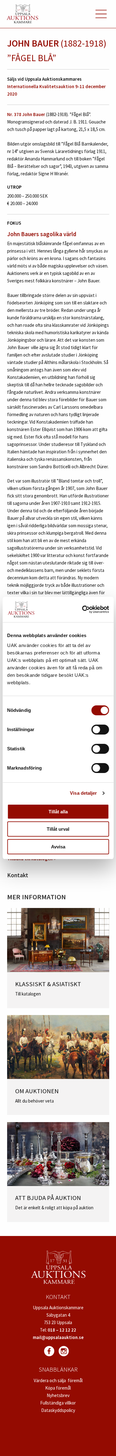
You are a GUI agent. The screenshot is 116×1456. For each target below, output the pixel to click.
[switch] (100, 730)
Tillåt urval (58, 829)
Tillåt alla (58, 811)
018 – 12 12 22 (62, 1330)
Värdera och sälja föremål (58, 1380)
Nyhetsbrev (58, 1395)
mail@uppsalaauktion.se (58, 1337)
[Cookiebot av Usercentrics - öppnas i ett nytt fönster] (82, 609)
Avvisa (58, 846)
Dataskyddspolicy (58, 1410)
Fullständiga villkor (58, 1403)
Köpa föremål (58, 1388)
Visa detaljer (83, 793)
